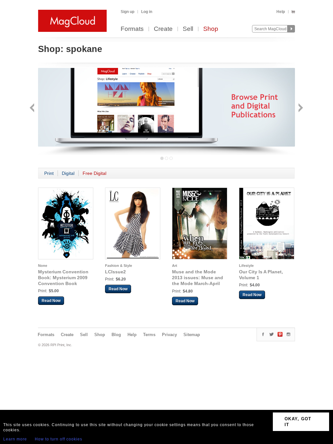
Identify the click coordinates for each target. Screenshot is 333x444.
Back (33, 108)
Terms (149, 334)
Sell (188, 29)
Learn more (15, 439)
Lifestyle (246, 266)
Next (300, 108)
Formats (132, 29)
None (42, 266)
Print (49, 173)
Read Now (51, 300)
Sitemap (191, 334)
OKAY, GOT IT (298, 421)
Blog (116, 334)
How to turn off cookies (58, 439)
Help (280, 11)
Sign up (127, 11)
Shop (210, 29)
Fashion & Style (118, 266)
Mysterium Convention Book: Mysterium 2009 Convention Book (63, 277)
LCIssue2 (115, 271)
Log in (146, 11)
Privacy (169, 334)
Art (174, 266)
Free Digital (94, 173)
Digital (68, 173)
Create (163, 29)
